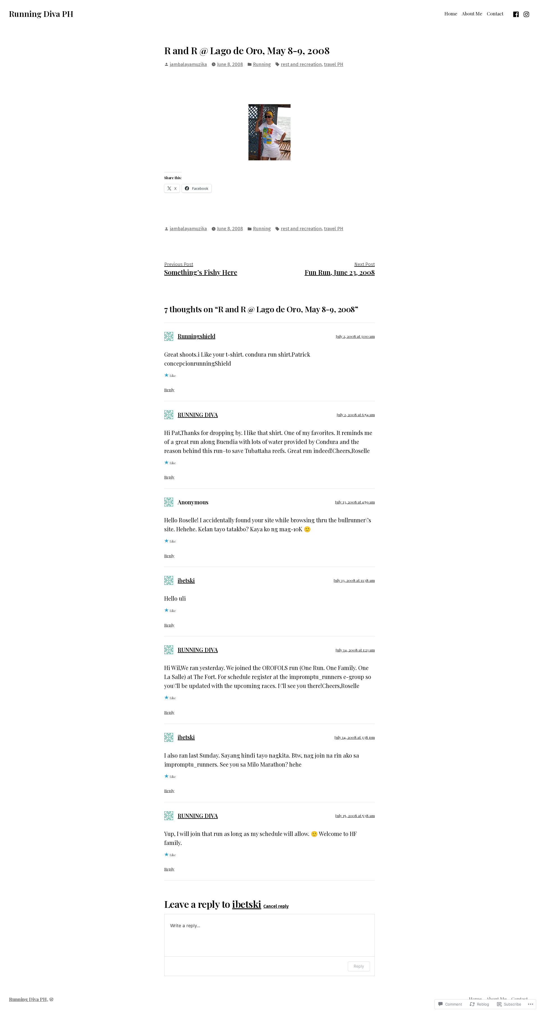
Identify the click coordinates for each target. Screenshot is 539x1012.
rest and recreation (301, 64)
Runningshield (196, 336)
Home (450, 13)
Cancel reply (276, 906)
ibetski (186, 580)
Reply (169, 389)
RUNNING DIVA (198, 414)
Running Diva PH (41, 13)
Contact (495, 13)
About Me (472, 13)
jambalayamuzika (188, 64)
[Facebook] (516, 13)
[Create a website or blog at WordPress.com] (51, 999)
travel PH (333, 64)
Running (262, 64)
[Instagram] (525, 13)
